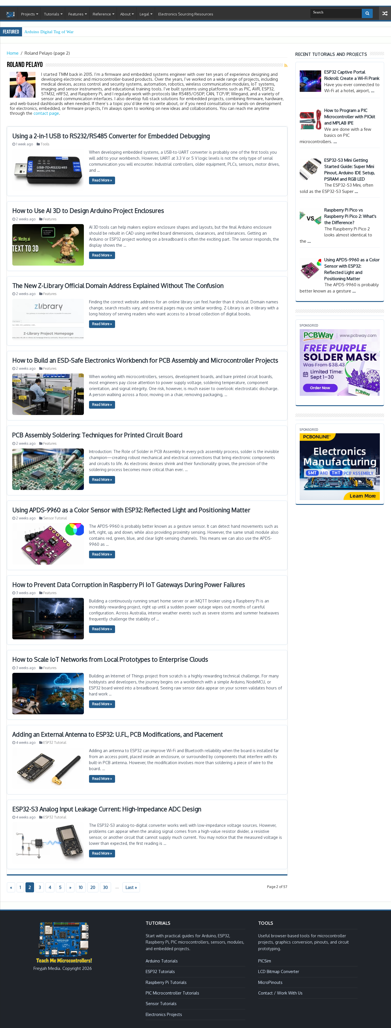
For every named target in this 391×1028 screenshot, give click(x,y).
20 (92, 887)
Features (76, 14)
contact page (46, 113)
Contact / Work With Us (280, 993)
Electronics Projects (164, 1014)
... (372, 90)
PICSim (264, 960)
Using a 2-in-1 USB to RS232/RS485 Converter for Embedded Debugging (111, 136)
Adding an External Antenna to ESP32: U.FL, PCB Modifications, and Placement (117, 734)
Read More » (102, 180)
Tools (45, 144)
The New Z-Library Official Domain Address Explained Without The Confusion (118, 285)
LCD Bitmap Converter (278, 971)
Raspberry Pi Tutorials (166, 982)
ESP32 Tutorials (160, 971)
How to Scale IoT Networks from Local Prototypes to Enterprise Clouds (110, 659)
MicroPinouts (270, 982)
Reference (102, 14)
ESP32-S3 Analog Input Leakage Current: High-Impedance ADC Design (106, 809)
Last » (131, 887)
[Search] (367, 13)
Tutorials (51, 14)
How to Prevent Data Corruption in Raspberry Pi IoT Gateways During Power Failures (128, 584)
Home (10, 14)
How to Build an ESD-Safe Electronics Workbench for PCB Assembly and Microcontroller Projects (145, 360)
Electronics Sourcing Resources (185, 14)
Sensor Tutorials (161, 1003)
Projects (28, 14)
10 (81, 887)
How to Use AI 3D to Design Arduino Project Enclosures (88, 210)
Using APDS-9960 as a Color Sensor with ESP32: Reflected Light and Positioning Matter (131, 510)
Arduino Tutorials (162, 960)
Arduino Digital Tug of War (49, 31)
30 (105, 887)
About (125, 14)
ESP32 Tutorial (54, 742)
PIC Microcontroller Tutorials (172, 993)
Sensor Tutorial (55, 518)
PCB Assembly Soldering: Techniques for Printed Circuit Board (97, 435)
